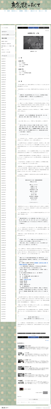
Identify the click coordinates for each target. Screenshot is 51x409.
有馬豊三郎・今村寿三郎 (6, 43)
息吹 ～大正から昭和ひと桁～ (21, 333)
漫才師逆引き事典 (43, 333)
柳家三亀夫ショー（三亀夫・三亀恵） (7, 47)
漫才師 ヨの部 (38, 333)
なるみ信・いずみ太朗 (5, 52)
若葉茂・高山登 (4, 41)
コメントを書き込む (33, 399)
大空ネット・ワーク (5, 49)
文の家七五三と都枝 (42, 262)
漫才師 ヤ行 (34, 333)
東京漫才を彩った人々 (28, 333)
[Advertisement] (25, 18)
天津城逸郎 (36, 262)
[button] (44, 28)
